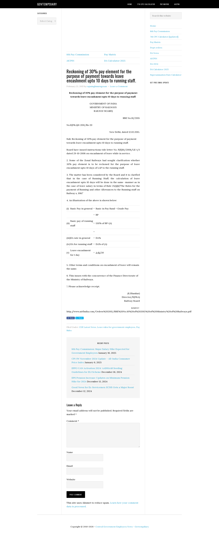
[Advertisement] (103, 30)
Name (70, 452)
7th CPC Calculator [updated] (164, 36)
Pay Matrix (110, 54)
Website (71, 479)
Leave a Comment (119, 86)
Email (70, 465)
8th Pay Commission (78, 54)
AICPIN (70, 60)
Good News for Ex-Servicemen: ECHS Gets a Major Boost (103, 387)
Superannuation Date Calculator (165, 75)
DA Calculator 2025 (114, 60)
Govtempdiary (47, 4)
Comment (73, 421)
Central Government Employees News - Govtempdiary (122, 526)
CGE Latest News (87, 327)
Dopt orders (156, 47)
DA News (154, 53)
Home (153, 26)
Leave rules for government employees (116, 327)
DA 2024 (154, 64)
